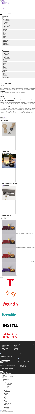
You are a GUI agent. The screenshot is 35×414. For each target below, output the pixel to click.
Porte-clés (4, 42)
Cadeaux (12, 92)
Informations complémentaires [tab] (6, 94)
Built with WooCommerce (7, 373)
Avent (24, 92)
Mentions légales (4, 349)
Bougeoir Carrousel (6, 44)
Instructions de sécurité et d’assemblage (17, 347)
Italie (4, 66)
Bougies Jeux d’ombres (6, 40)
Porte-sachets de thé (6, 76)
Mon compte (3, 374)
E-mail (1, 360)
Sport (4, 28)
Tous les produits (4, 39)
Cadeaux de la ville (4, 29)
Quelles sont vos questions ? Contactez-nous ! (5, 344)
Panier (3, 377)
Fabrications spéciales (5, 16)
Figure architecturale (6, 45)
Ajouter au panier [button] (8, 153)
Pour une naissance (7, 26)
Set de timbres (5, 43)
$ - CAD (3, 7)
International (5, 70)
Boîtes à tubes (5, 41)
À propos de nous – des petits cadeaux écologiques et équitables (18, 345)
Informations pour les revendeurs (30, 344)
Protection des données (5, 348)
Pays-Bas (4, 35)
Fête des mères (7, 52)
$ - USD (3, 9)
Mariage (6, 23)
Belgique (4, 63)
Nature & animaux (5, 59)
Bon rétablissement (7, 20)
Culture (4, 27)
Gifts (2, 18)
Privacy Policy (2, 373)
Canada (4, 32)
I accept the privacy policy (4, 361)
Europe (4, 69)
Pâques (6, 56)
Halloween (6, 22)
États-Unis (4, 33)
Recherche (9, 13)
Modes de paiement (16, 349)
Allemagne (4, 30)
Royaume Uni (5, 36)
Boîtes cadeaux (5, 73)
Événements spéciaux (6, 19)
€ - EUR (3, 6)
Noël (5, 24)
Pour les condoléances (8, 25)
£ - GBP (3, 8)
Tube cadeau (5, 117)
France (3, 17)
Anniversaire (7, 21)
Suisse (4, 37)
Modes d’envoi (16, 348)
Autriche (4, 62)
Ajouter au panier (2, 91)
